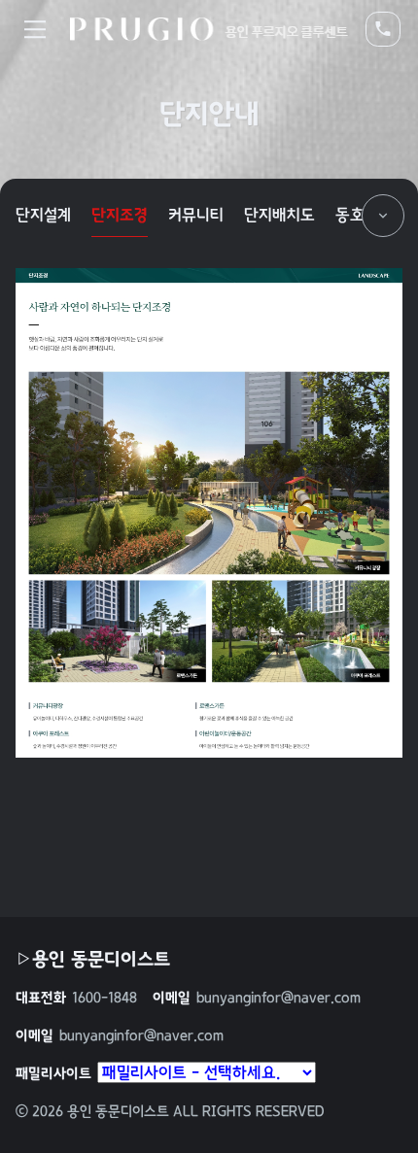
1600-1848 (76, 997)
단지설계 (43, 214)
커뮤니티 (196, 214)
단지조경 (119, 214)
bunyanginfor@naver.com (257, 997)
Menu (35, 29)
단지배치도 (279, 214)
